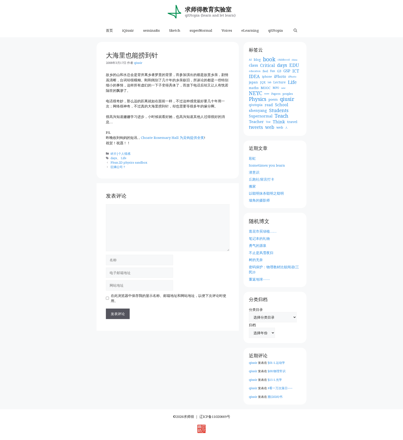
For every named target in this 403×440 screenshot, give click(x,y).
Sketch (174, 30)
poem (273, 99)
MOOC (266, 88)
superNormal (201, 30)
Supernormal (260, 116)
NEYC (255, 93)
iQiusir (128, 30)
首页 (109, 30)
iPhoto (280, 76)
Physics (257, 99)
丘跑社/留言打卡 (261, 179)
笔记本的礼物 (259, 238)
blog (257, 59)
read (269, 104)
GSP (286, 70)
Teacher (256, 121)
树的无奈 (256, 259)
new (283, 87)
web (269, 127)
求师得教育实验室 (208, 9)
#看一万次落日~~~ (280, 388)
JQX (263, 82)
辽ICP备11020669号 (214, 416)
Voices (227, 30)
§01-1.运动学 (276, 363)
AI (250, 59)
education (255, 71)
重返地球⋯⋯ (259, 279)
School (281, 104)
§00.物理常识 (276, 371)
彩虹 (252, 158)
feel (265, 71)
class (253, 65)
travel (292, 121)
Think (279, 121)
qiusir (287, 99)
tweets (256, 127)
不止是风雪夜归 (261, 252)
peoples (288, 94)
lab (269, 82)
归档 (252, 325)
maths (254, 88)
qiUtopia (275, 30)
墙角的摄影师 (259, 200)
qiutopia (256, 105)
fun (272, 71)
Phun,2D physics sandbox (129, 162)
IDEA (254, 76)
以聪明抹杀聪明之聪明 (266, 193)
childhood (284, 59)
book (269, 59)
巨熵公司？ (118, 167)
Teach (281, 116)
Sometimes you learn (267, 165)
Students (278, 110)
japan (253, 82)
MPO (276, 88)
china (294, 59)
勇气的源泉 (257, 245)
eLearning (250, 30)
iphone (267, 77)
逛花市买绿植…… (262, 231)
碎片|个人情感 (120, 153)
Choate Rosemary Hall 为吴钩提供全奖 (172, 137)
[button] (295, 30)
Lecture (279, 82)
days (114, 158)
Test (268, 122)
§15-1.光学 (275, 380)
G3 (279, 71)
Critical (267, 65)
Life (123, 158)
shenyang (258, 110)
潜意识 (254, 172)
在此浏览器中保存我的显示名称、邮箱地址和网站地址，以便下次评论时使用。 (168, 298)
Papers (276, 94)
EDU (294, 65)
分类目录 (256, 309)
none (266, 93)
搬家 (252, 186)
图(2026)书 (275, 397)
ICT (295, 71)
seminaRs (151, 30)
